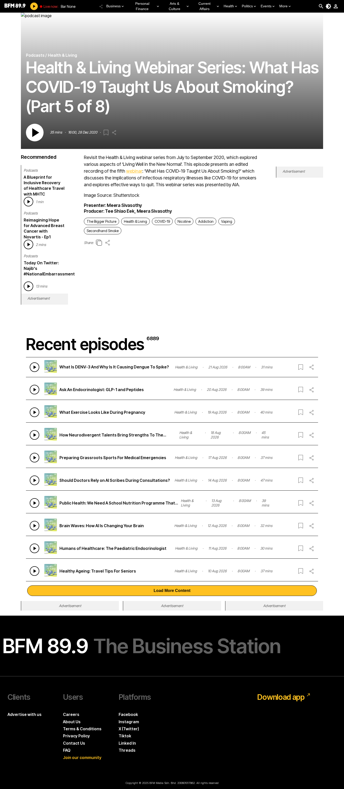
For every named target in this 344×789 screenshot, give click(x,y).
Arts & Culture (174, 6)
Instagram (129, 721)
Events (266, 6)
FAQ (67, 750)
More (283, 6)
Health (229, 6)
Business (113, 6)
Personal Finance (142, 6)
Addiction (206, 221)
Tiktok (125, 735)
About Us (72, 721)
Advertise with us (25, 714)
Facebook (128, 714)
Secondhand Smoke (103, 231)
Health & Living (135, 221)
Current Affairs (204, 6)
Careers (71, 714)
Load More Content (172, 590)
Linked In (127, 743)
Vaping (226, 221)
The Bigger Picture (101, 221)
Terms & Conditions (82, 728)
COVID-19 (162, 221)
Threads (127, 750)
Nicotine (184, 221)
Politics (247, 6)
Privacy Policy (76, 735)
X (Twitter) (129, 728)
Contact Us (74, 743)
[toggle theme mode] (328, 6)
